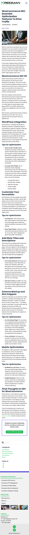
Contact (3, 503)
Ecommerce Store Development (9, 488)
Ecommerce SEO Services (8, 480)
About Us (3, 500)
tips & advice (14, 24)
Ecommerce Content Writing (8, 485)
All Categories (5, 449)
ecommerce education (6, 24)
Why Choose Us (5, 498)
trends (3, 457)
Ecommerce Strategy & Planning (9, 491)
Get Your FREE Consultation (14, 432)
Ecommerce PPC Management (9, 483)
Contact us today (6, 416)
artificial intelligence (7, 451)
